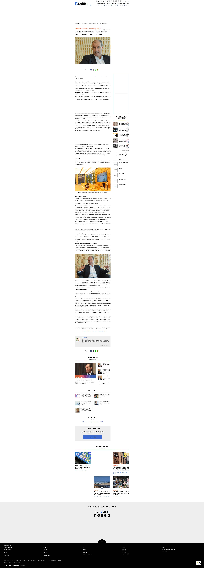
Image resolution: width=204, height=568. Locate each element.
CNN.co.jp (45, 549)
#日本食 (81, 470)
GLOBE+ (81, 4)
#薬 (83, 421)
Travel (114, 5)
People (101, 5)
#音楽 (114, 473)
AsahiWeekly (164, 551)
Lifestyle (108, 5)
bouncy (45, 554)
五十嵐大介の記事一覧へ (103, 345)
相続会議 (124, 549)
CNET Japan (46, 547)
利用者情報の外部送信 (52, 560)
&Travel (9, 549)
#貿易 (98, 496)
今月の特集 (98, 1)
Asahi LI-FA (125, 552)
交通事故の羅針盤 (126, 554)
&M (4, 549)
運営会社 (5, 562)
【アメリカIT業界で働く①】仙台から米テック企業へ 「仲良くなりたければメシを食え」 (82, 467)
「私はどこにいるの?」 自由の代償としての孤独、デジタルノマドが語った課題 (121, 493)
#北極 (101, 496)
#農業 (109, 496)
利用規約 (59, 560)
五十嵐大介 (84, 337)
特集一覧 (102, 1)
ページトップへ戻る (102, 543)
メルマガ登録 (124, 1)
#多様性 (85, 470)
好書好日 (84, 550)
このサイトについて (7, 560)
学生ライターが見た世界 (111, 3)
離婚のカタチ (6, 555)
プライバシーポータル (32, 560)
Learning (120, 5)
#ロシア (114, 472)
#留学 (121, 472)
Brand (126, 5)
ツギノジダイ (125, 550)
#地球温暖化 (104, 496)
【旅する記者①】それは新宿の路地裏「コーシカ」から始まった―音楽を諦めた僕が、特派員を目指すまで (121, 469)
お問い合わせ (18, 562)
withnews (5, 554)
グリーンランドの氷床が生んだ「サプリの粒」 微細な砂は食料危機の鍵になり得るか (102, 493)
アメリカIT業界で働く (101, 3)
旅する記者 (120, 3)
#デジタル (115, 496)
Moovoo (5, 552)
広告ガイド (11, 562)
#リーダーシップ (88, 421)
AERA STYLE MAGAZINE (87, 554)
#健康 (95, 496)
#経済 (127, 472)
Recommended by (124, 150)
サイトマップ (15, 560)
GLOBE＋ (85, 549)
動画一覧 (110, 1)
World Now (94, 5)
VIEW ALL (104, 383)
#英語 (101, 421)
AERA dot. (45, 552)
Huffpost (45, 550)
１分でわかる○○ (126, 3)
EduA (5, 550)
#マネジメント (96, 421)
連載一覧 (106, 1)
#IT (79, 470)
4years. (124, 547)
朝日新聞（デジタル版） (8, 547)
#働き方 (76, 470)
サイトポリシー (23, 560)
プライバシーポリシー (42, 560)
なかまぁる (85, 552)
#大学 (118, 472)
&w (6, 549)
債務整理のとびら (47, 555)
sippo (84, 547)
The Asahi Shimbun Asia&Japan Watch (168, 549)
